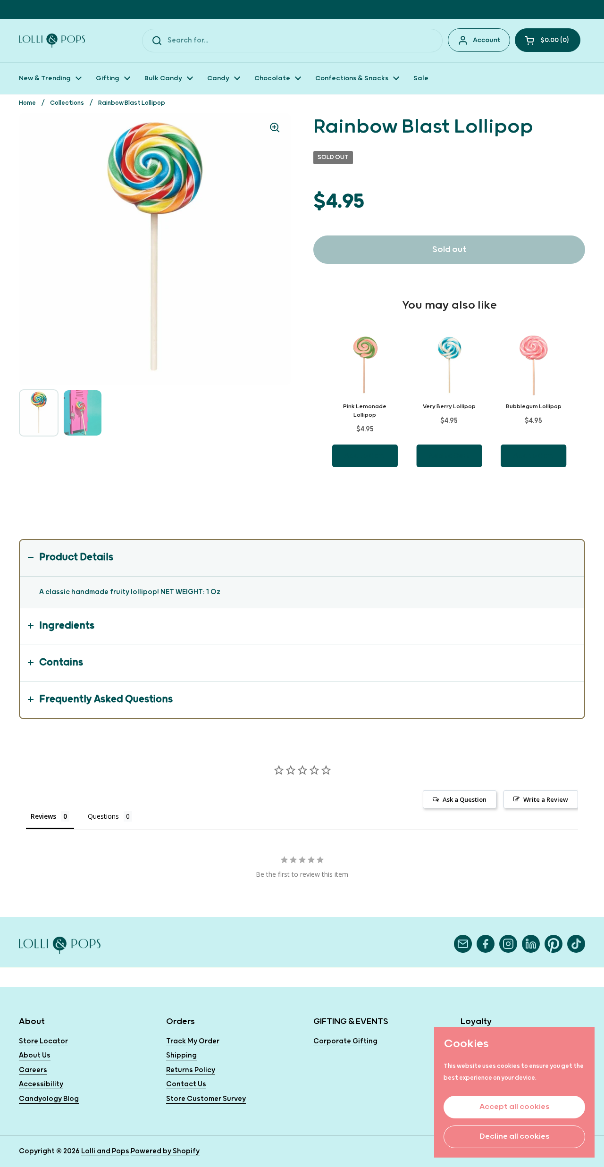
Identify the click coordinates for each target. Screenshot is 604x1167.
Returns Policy (190, 1070)
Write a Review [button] (545, 799)
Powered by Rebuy (449, 493)
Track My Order (192, 1041)
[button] (547, 40)
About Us (34, 1055)
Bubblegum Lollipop (534, 406)
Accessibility (41, 1084)
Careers (33, 1070)
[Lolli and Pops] (52, 41)
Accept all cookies (514, 1106)
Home (27, 103)
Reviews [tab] (43, 816)
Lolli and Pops (105, 1151)
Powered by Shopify (165, 1151)
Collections (67, 103)
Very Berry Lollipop (449, 406)
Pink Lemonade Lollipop (364, 411)
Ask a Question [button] (465, 799)
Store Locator (43, 1041)
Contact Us (186, 1084)
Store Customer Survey (206, 1099)
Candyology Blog (49, 1099)
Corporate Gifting (345, 1041)
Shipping (181, 1055)
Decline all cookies (514, 1136)
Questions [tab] (103, 816)
